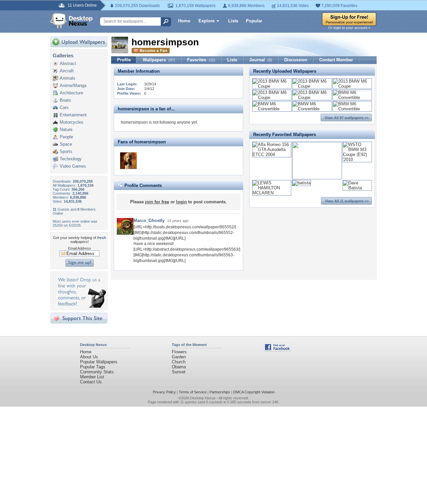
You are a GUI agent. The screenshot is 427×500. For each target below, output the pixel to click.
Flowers (179, 351)
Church (178, 361)
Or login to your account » (349, 28)
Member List (92, 376)
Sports (66, 151)
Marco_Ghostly (148, 220)
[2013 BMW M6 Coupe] (272, 86)
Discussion (295, 59)
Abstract (68, 63)
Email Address (79, 248)
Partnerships (219, 392)
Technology (71, 158)
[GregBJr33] (128, 161)
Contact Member (336, 59)
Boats (65, 100)
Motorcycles (71, 122)
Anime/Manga (73, 85)
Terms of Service (192, 392)
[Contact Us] (81, 306)
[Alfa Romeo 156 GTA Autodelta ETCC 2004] (271, 154)
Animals (67, 78)
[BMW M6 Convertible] (352, 97)
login (181, 201)
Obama (179, 366)
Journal (260, 59)
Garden (179, 356)
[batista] (301, 182)
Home (184, 20)
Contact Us (91, 381)
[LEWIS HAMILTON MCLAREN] (271, 192)
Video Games (73, 166)
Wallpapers (159, 59)
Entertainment (73, 114)
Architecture (71, 92)
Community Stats (97, 371)
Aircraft (67, 70)
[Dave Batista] (357, 187)
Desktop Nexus (203, 398)
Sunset (178, 371)
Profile (124, 59)
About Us (89, 356)
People (66, 136)
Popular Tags (92, 366)
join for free (157, 201)
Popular (254, 20)
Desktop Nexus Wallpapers (71, 20)
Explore (206, 20)
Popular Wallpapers (98, 361)
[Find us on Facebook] (277, 349)
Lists (233, 20)
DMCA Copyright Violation (254, 392)
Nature (66, 129)
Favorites (201, 59)
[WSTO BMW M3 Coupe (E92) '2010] (357, 159)
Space (66, 144)
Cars (64, 107)
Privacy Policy (164, 392)
